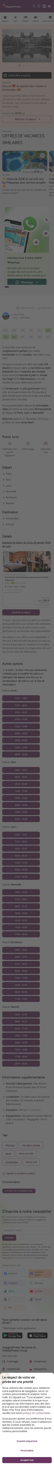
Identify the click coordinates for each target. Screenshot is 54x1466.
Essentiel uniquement (27, 1441)
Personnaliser (27, 1450)
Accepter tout (27, 1460)
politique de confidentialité (36, 1413)
